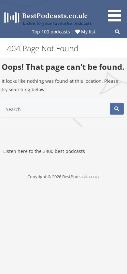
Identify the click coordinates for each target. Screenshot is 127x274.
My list (87, 32)
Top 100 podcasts (51, 32)
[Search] (117, 109)
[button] (116, 11)
